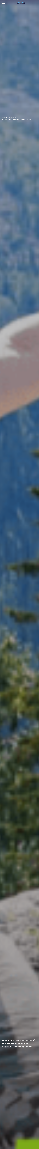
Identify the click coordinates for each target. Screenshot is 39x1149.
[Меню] (3, 3)
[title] (21, 3)
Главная (4, 117)
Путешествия (13, 117)
